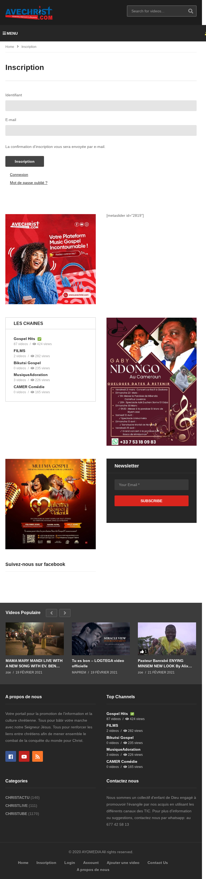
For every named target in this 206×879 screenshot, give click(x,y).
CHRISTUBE (16, 813)
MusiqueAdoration (31, 375)
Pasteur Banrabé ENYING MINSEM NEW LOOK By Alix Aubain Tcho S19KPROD (163, 663)
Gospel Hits (25, 338)
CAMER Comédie (29, 387)
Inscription (25, 161)
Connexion (19, 174)
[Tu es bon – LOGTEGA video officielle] (101, 638)
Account (91, 862)
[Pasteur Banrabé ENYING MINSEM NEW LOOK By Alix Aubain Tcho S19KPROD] (167, 638)
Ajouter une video (123, 862)
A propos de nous (93, 869)
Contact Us (158, 862)
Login (69, 862)
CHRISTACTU (18, 797)
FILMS (19, 351)
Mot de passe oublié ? (28, 182)
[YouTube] (24, 756)
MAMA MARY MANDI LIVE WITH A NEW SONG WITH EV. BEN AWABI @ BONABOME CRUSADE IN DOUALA (34, 663)
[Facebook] (10, 756)
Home (9, 47)
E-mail (10, 120)
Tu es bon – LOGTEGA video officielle (98, 663)
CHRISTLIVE (17, 805)
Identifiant (13, 95)
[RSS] (37, 756)
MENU (12, 33)
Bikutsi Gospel (27, 363)
